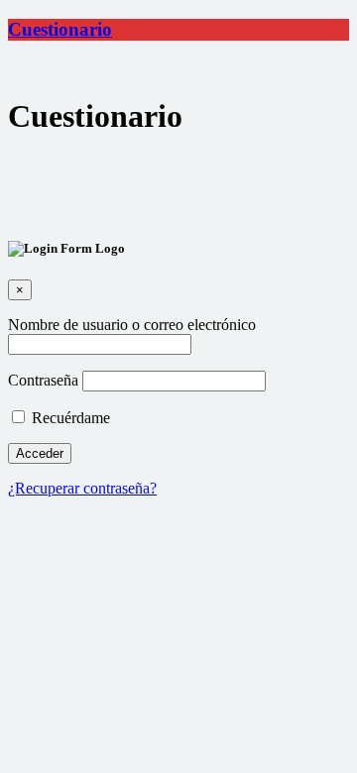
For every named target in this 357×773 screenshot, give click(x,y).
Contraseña (43, 380)
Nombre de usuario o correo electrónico (132, 324)
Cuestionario (60, 29)
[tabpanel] (178, 187)
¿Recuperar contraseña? (82, 488)
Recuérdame (69, 417)
